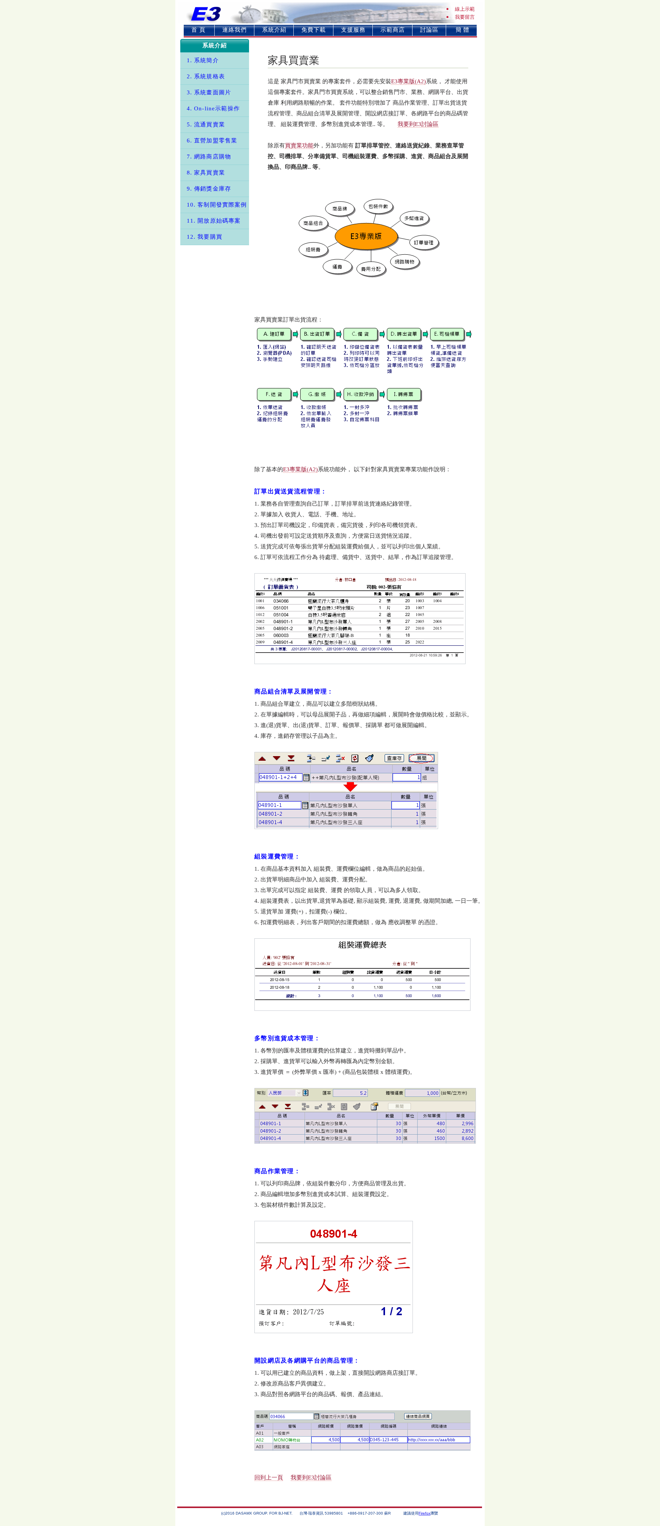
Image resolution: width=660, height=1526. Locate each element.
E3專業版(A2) (408, 81)
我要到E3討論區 (418, 124)
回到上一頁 (268, 1477)
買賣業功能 (299, 145)
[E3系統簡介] (369, 237)
